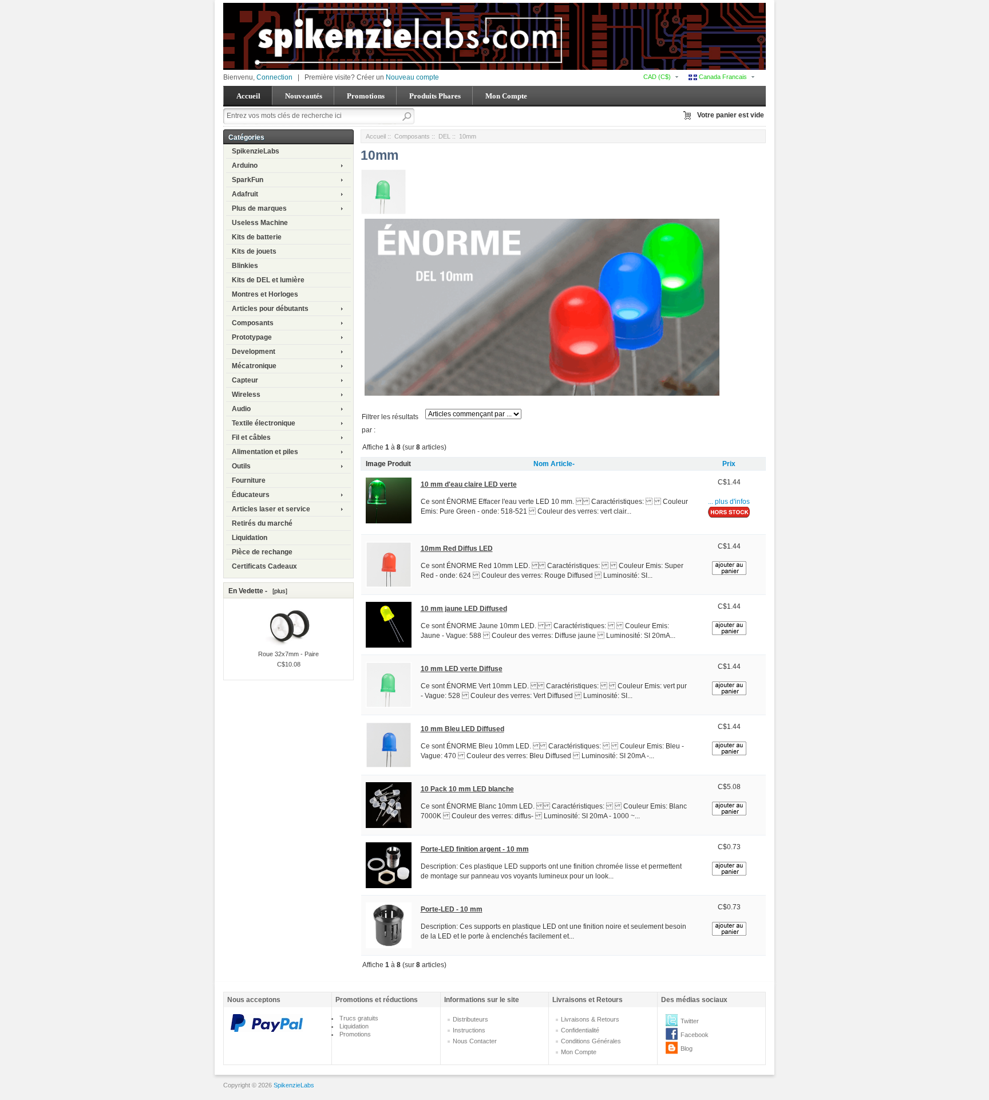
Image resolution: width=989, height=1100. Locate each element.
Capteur (245, 380)
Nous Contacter (475, 1041)
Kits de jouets (254, 251)
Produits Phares (435, 96)
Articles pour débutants (270, 309)
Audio (241, 409)
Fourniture (249, 480)
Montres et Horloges (265, 294)
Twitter (690, 1021)
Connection (274, 77)
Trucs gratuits (358, 1018)
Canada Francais (722, 76)
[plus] (278, 591)
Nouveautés (303, 96)
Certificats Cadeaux (264, 566)
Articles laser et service (271, 509)
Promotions (366, 96)
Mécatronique (254, 366)
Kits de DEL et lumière (268, 280)
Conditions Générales (591, 1041)
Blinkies (245, 266)
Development (253, 352)
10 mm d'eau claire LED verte (469, 484)
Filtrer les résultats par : (390, 423)
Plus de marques (259, 208)
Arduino (245, 165)
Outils (241, 466)
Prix (728, 463)
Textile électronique (263, 423)
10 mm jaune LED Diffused (464, 609)
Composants (253, 323)
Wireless (246, 395)
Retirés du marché (262, 523)
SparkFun (247, 180)
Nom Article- (554, 463)
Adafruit (245, 194)
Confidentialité (580, 1030)
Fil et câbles (251, 437)
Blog (687, 1048)
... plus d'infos (729, 501)
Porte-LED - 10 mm (451, 909)
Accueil (248, 96)
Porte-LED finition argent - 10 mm (475, 849)
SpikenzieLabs (255, 151)
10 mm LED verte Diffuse (462, 669)
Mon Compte (506, 96)
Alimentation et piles (265, 452)
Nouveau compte (412, 77)
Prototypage (252, 337)
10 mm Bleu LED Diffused (462, 729)
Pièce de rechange (262, 552)
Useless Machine (260, 223)
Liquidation (249, 538)
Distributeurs (470, 1019)
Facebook (695, 1034)
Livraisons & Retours (590, 1019)
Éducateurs (251, 495)
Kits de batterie (257, 237)
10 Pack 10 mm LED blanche (467, 789)
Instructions (469, 1030)
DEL (444, 136)
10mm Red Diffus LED (457, 549)
